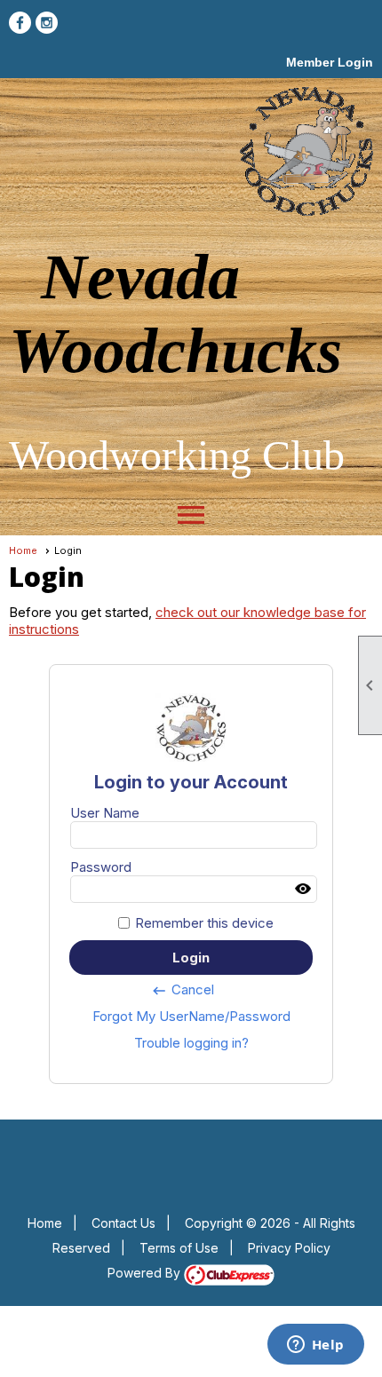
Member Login (329, 62)
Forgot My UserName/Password (191, 1016)
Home (23, 550)
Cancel (182, 990)
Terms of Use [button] (179, 1247)
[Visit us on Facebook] (20, 23)
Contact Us (123, 1223)
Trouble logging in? (191, 1042)
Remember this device (204, 922)
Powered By (145, 1272)
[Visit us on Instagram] (47, 23)
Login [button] (191, 957)
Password (100, 867)
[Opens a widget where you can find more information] (315, 1346)
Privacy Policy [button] (289, 1247)
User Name (104, 812)
